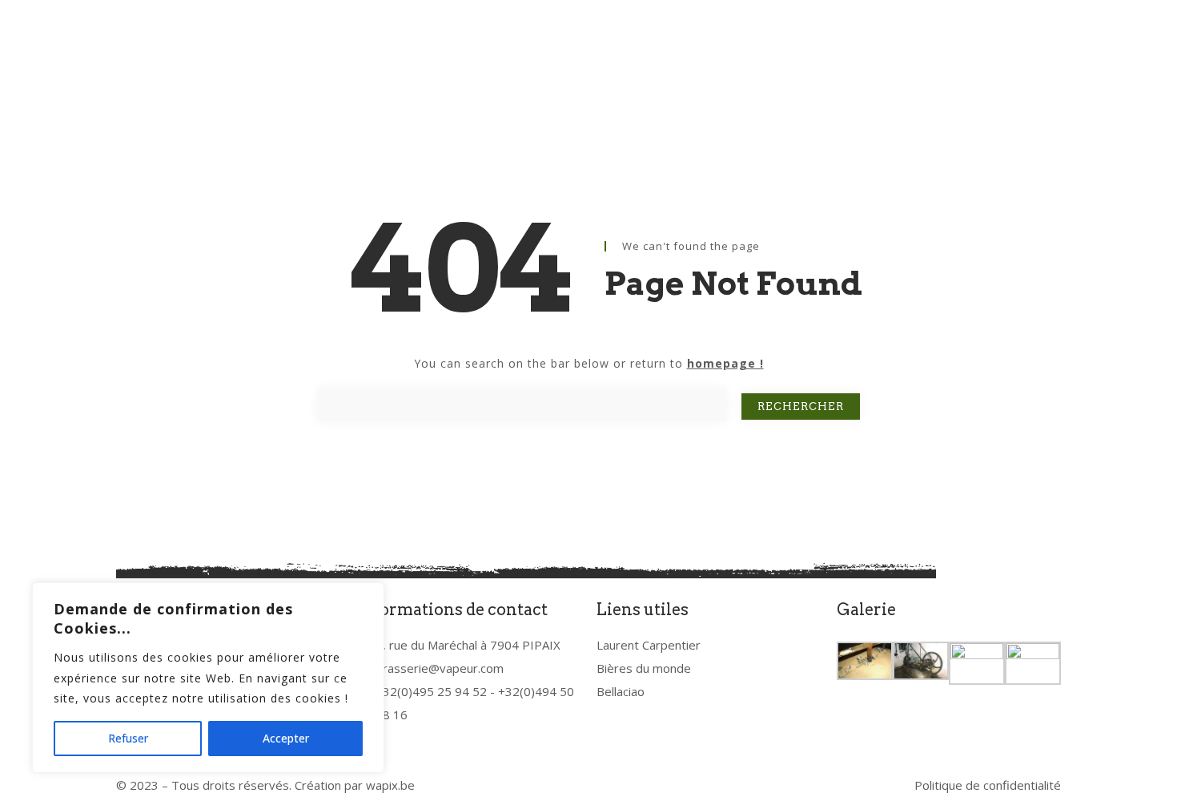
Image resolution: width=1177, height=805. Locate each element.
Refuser (128, 738)
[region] (208, 677)
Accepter (286, 738)
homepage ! (725, 363)
